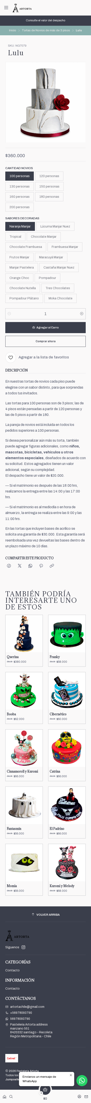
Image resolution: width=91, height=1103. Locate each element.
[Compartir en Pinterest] (41, 566)
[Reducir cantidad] (9, 313)
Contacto (12, 970)
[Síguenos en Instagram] (23, 947)
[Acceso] (79, 1095)
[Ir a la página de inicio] (22, 7)
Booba (11, 714)
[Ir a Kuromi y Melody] (66, 862)
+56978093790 (21, 1012)
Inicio (12, 30)
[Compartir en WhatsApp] (30, 566)
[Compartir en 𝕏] (19, 566)
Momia (12, 886)
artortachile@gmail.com (27, 1006)
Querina (13, 657)
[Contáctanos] (86, 1095)
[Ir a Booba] (24, 691)
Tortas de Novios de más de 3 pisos (46, 30)
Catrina (55, 771)
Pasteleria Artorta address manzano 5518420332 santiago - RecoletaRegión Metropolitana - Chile (31, 1030)
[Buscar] (11, 1095)
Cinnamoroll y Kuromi (22, 771)
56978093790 (20, 1018)
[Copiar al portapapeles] (51, 566)
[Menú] (6, 8)
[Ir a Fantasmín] (24, 805)
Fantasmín (14, 829)
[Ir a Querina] (24, 633)
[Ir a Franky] (66, 633)
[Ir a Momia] (24, 862)
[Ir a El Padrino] (66, 805)
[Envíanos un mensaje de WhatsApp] (81, 1080)
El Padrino (57, 829)
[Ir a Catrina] (66, 748)
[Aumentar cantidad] (81, 313)
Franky (55, 657)
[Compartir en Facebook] (9, 566)
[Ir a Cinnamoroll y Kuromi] (24, 748)
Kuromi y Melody (62, 886)
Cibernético (58, 714)
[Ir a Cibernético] (66, 691)
